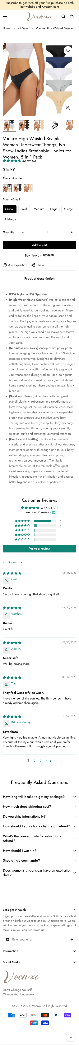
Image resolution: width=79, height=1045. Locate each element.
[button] (71, 16)
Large (53, 209)
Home (6, 28)
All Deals (23, 28)
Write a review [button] (39, 548)
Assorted (7, 188)
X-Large (68, 209)
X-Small (9, 209)
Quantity (8, 232)
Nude (28, 188)
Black (17, 188)
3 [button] (41, 760)
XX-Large (10, 219)
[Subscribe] (71, 939)
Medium (39, 209)
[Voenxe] (40, 16)
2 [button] (34, 760)
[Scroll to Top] (72, 1014)
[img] (12, 573)
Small (24, 209)
